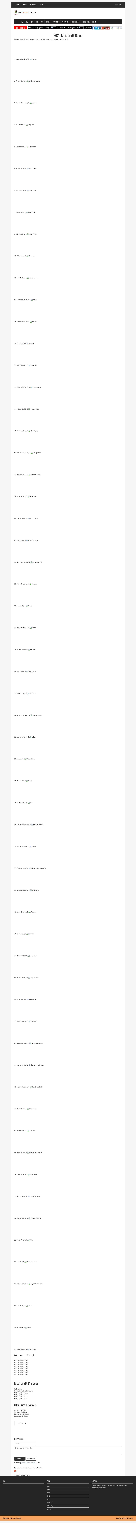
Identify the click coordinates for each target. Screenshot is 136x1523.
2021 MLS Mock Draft (21, 1362)
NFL (22, 22)
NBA (32, 22)
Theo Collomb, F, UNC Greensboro (28, 81)
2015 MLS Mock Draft (21, 1374)
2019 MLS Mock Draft (21, 1366)
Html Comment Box (29, 1463)
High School (86, 22)
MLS (42, 22)
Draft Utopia (21, 1423)
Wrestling (56, 22)
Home (17, 4)
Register (33, 4)
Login (41, 4)
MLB (37, 22)
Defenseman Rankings (21, 1414)
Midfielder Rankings (20, 1412)
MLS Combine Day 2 (20, 1397)
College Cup (18, 1389)
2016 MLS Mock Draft (21, 1372)
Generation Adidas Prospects (23, 1391)
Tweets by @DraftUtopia (22, 1475)
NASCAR (48, 22)
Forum (94, 22)
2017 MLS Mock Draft (21, 1370)
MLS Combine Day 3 (20, 1399)
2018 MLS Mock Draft (21, 1368)
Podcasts (65, 22)
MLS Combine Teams (21, 1393)
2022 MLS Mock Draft (21, 1360)
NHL (27, 22)
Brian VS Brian (75, 22)
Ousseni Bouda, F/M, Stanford (26, 59)
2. (15, 81)
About (24, 4)
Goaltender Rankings (21, 1416)
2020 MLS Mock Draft (21, 1364)
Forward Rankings (20, 1410)
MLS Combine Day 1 (20, 1395)
